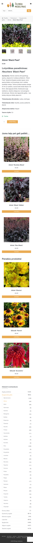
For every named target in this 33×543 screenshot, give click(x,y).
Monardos (6, 462)
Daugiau (16, 171)
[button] (28, 26)
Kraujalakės (6, 449)
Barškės (5, 417)
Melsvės (5, 458)
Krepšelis (18, 537)
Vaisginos (6, 500)
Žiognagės (6, 506)
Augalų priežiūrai (6, 392)
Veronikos (6, 503)
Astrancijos (6, 407)
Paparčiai (6, 465)
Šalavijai (6, 481)
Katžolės (6, 439)
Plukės (5, 471)
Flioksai (5, 430)
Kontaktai (24, 537)
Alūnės (9, 20)
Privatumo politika (11, 537)
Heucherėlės (6, 433)
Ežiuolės (6, 426)
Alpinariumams (7, 398)
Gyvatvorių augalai (7, 513)
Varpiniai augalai (6, 528)
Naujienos (9, 536)
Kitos (5, 446)
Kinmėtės (6, 442)
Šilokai (5, 487)
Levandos (6, 455)
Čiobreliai (6, 423)
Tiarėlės (5, 497)
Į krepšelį (12, 122)
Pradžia (6, 18)
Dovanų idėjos (6, 510)
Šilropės (5, 490)
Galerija (14, 536)
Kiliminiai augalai (6, 516)
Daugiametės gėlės (7, 395)
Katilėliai (6, 436)
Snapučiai (6, 494)
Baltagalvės (6, 414)
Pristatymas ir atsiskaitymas (24, 536)
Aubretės (6, 410)
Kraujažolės (6, 452)
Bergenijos (6, 420)
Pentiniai (6, 468)
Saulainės (6, 484)
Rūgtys (5, 478)
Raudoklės (6, 474)
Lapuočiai (4, 519)
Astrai (5, 404)
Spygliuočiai (5, 522)
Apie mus (4, 536)
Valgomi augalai (6, 525)
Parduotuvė (13, 18)
